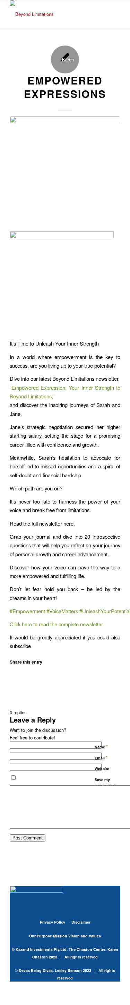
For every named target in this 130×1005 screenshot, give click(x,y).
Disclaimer (80, 922)
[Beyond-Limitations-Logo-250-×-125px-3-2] (54, 14)
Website (102, 768)
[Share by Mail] (14, 696)
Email (101, 757)
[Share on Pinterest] (14, 677)
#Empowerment (27, 611)
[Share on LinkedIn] (14, 687)
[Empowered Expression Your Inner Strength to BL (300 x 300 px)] (65, 171)
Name (101, 746)
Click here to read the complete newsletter (56, 624)
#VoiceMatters (62, 611)
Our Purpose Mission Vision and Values (65, 935)
